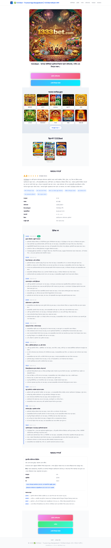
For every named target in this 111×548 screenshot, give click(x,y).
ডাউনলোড (87, 3)
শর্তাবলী (52, 540)
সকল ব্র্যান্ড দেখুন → (55, 127)
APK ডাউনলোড (55, 76)
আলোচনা (99, 3)
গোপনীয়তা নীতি (57, 540)
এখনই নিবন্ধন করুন (55, 83)
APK (77, 3)
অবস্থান (93, 3)
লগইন (82, 3)
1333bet (26, 179)
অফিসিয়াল (72, 3)
